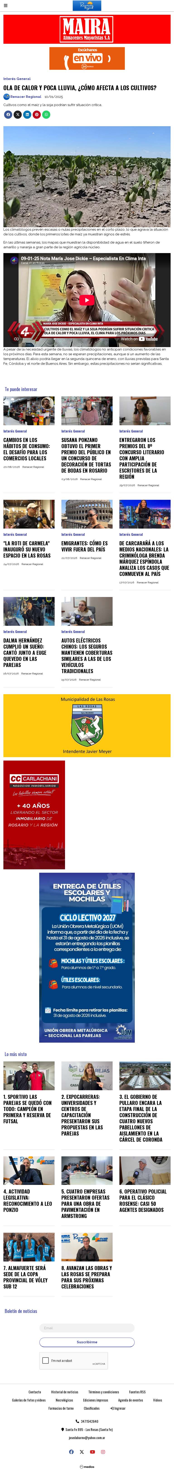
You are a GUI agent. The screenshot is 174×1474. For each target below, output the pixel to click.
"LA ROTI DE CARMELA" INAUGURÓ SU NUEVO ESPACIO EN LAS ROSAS (27, 549)
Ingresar (120, 1408)
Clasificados (91, 1408)
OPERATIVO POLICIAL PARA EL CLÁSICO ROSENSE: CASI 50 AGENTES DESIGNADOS (143, 1200)
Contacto (35, 1391)
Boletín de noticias (21, 1310)
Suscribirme (87, 1342)
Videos (157, 1399)
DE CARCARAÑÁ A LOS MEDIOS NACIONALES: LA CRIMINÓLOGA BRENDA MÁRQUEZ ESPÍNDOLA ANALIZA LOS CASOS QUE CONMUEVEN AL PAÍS (144, 558)
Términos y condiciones (103, 1391)
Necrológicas (64, 1399)
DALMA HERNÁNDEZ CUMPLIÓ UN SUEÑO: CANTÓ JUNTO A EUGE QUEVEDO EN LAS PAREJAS (24, 652)
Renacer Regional (25, 97)
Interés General (17, 79)
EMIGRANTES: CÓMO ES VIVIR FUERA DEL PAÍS (84, 546)
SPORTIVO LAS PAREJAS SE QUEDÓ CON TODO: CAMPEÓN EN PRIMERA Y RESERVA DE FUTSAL (27, 1109)
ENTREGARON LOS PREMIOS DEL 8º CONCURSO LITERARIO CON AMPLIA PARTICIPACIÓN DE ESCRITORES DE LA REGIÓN (141, 458)
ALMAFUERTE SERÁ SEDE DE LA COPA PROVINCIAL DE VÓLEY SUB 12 (25, 1277)
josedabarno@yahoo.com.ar (87, 1437)
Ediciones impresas (95, 1399)
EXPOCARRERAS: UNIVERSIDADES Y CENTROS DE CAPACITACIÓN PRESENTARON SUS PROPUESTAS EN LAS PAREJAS (82, 1115)
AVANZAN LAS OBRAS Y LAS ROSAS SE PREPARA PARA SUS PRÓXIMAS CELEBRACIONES (86, 1277)
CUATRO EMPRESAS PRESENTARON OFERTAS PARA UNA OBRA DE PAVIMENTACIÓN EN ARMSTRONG (85, 1203)
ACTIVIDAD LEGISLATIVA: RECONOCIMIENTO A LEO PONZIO (27, 1200)
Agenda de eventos (130, 1399)
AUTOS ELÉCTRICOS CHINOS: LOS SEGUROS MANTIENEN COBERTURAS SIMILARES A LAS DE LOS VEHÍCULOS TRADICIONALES (86, 655)
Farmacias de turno (61, 1408)
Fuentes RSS (137, 1391)
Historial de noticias (64, 1391)
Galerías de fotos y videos (29, 1399)
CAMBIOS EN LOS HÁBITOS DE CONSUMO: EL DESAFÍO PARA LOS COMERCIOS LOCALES (26, 449)
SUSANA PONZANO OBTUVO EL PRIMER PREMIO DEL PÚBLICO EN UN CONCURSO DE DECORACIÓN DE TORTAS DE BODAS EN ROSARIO (86, 455)
